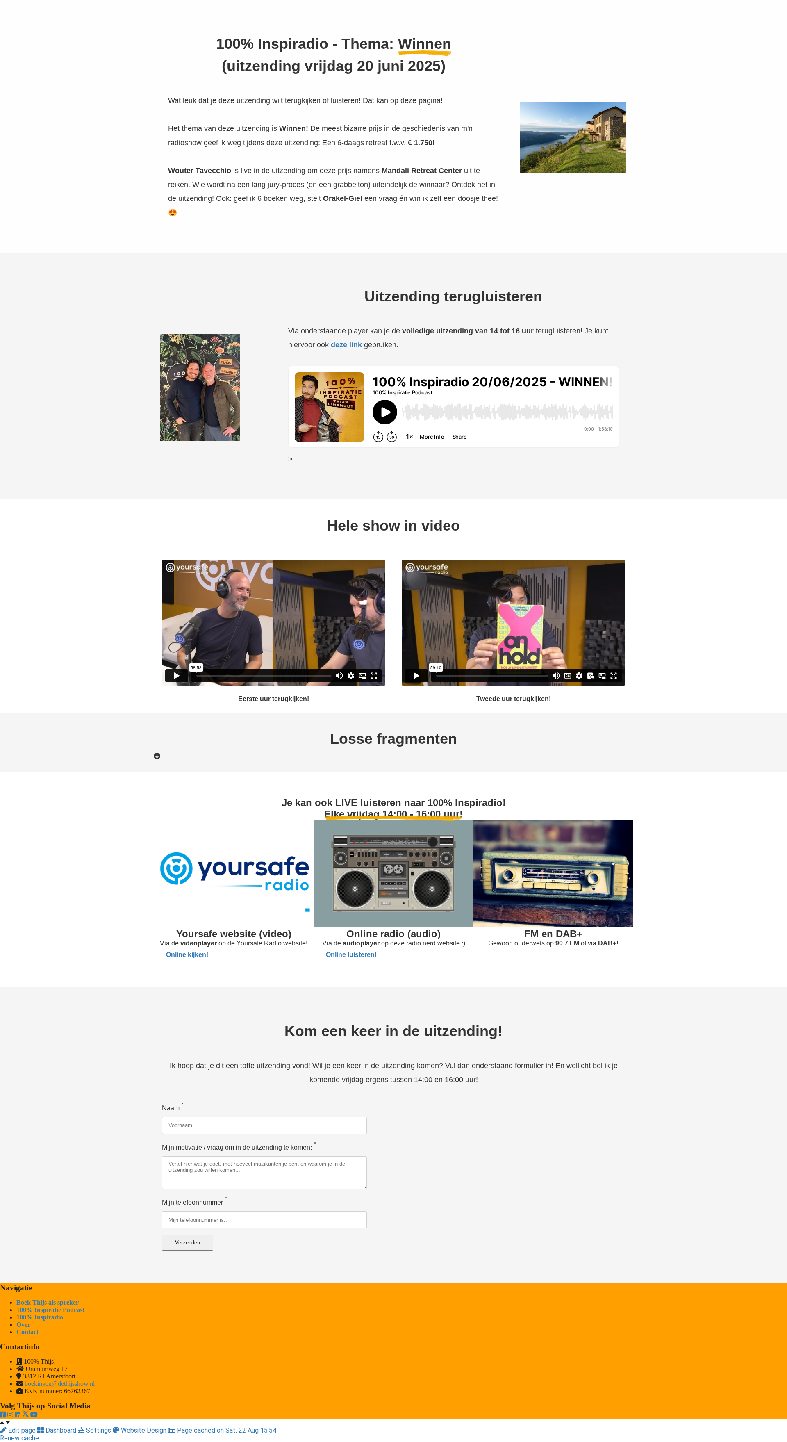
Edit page (22, 1430)
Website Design (143, 1430)
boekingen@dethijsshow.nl (60, 1383)
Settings (98, 1430)
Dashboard (61, 1430)
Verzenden (187, 1242)
